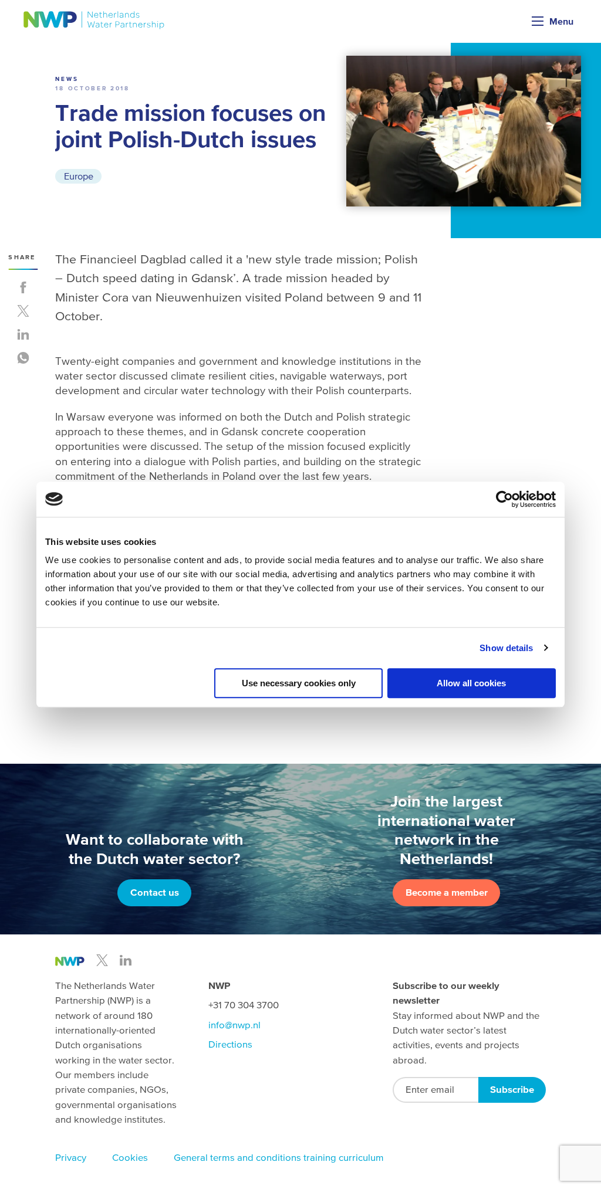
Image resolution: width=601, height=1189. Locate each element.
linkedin (125, 960)
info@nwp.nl (234, 1025)
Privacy (70, 1157)
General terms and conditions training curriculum (279, 1157)
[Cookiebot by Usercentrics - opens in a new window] (504, 499)
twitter (102, 960)
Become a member (447, 892)
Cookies (130, 1157)
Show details (506, 648)
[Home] (94, 20)
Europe (78, 176)
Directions (230, 1044)
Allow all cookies (471, 683)
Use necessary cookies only (299, 683)
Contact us (154, 892)
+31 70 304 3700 (243, 1005)
